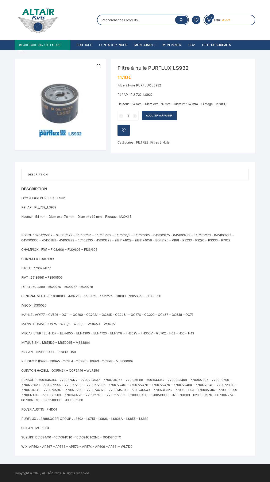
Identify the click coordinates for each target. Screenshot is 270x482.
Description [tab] (38, 174)
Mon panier (172, 45)
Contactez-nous (113, 45)
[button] (98, 66)
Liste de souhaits (216, 45)
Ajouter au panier (159, 115)
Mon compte (144, 45)
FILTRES (142, 142)
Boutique (84, 45)
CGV (191, 45)
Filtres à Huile (160, 142)
